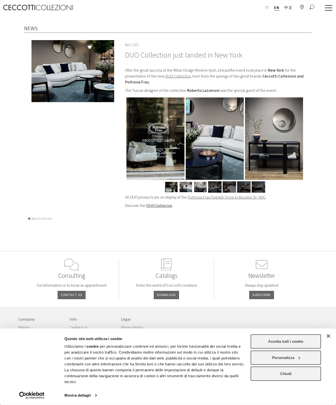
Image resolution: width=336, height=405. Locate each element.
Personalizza (283, 357)
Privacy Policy (132, 327)
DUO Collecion (159, 206)
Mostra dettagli (77, 395)
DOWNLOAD (166, 295)
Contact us (78, 327)
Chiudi (285, 374)
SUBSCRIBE (261, 295)
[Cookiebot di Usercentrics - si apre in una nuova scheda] (31, 395)
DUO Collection (178, 76)
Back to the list (41, 218)
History (24, 327)
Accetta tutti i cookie (285, 341)
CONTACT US (71, 295)
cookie (93, 346)
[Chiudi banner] (328, 336)
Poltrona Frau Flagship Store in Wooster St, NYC (227, 197)
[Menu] (327, 8)
